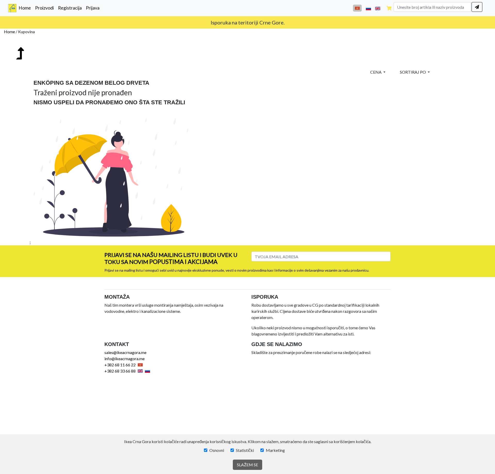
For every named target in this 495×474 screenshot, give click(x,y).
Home (26, 8)
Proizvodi (44, 8)
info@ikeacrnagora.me (124, 358)
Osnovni (216, 450)
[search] (477, 7)
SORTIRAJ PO (413, 72)
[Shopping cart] (389, 8)
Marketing (275, 450)
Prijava (93, 8)
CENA (376, 72)
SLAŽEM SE (247, 464)
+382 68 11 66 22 (120, 364)
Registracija (70, 8)
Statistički (245, 450)
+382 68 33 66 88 (120, 370)
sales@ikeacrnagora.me (125, 352)
